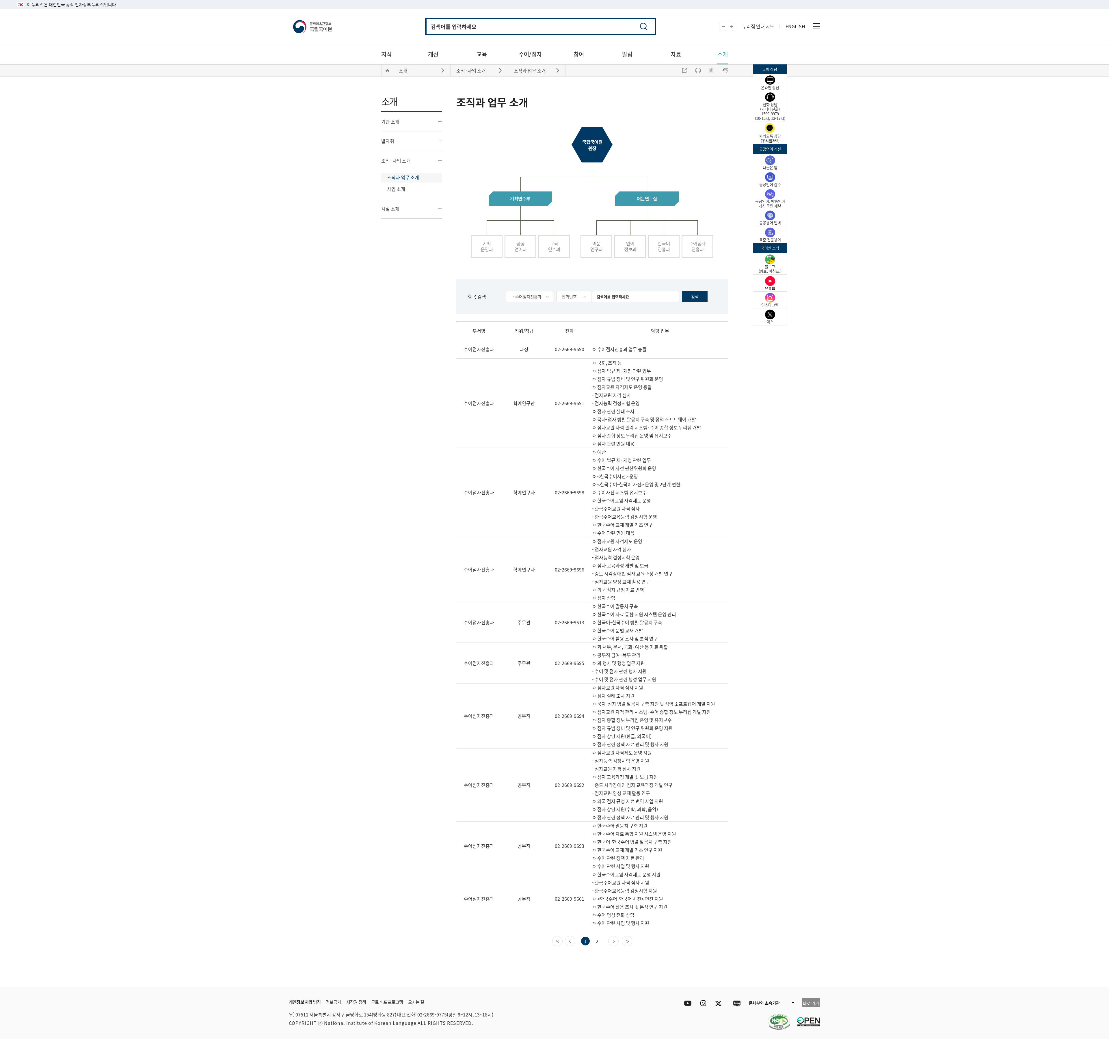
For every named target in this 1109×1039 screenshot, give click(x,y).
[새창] (776, 1018)
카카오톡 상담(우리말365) (770, 138)
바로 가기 (811, 1003)
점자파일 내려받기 (711, 70)
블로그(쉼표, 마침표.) (770, 269)
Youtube (686, 1003)
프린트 (698, 70)
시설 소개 (390, 208)
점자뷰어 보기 (725, 70)
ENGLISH (795, 26)
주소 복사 (684, 70)
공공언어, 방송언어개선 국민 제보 (770, 203)
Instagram (703, 1003)
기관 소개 (390, 121)
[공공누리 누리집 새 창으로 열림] (805, 1018)
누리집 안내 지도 (758, 26)
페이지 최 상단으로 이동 (751, 978)
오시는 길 (416, 1002)
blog (737, 1003)
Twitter (720, 1003)
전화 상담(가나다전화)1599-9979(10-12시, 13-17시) (770, 111)
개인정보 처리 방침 (305, 1002)
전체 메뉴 (816, 26)
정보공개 (333, 1002)
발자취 (387, 140)
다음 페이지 (618, 940)
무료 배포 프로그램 (387, 1002)
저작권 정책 (356, 1002)
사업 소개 (396, 188)
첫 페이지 (562, 940)
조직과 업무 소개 (403, 177)
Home (387, 70)
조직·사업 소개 (396, 160)
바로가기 (443, 70)
